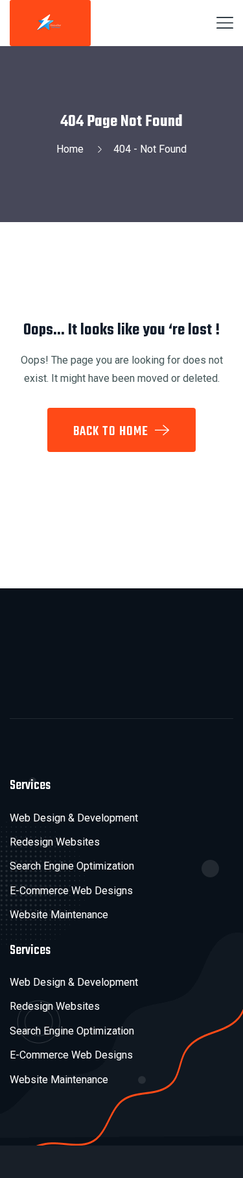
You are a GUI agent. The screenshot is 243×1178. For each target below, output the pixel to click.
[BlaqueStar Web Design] (50, 22)
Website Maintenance (59, 915)
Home (72, 149)
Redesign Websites (55, 842)
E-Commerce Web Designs (71, 890)
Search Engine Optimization (72, 866)
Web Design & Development (74, 818)
